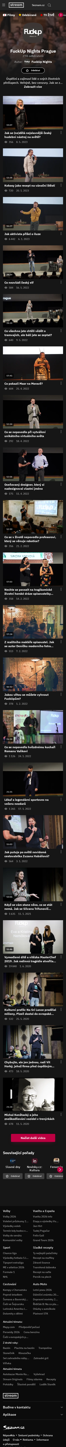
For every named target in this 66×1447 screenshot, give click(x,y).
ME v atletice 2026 (13, 1267)
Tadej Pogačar (41, 1230)
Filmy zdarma (34, 1379)
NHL (5, 1276)
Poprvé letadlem (12, 1294)
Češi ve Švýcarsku (13, 1304)
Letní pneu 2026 (42, 1290)
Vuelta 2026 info (42, 1216)
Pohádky (8, 1384)
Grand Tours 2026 (43, 1240)
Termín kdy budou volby (16, 1230)
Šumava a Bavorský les (16, 1299)
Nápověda (9, 1435)
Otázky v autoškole (44, 1308)
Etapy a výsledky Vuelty (46, 1221)
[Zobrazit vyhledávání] (49, 5)
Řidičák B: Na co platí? (46, 1304)
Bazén (6, 1348)
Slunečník (8, 1353)
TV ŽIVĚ (48, 15)
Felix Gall (38, 1235)
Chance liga (10, 1253)
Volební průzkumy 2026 (16, 1221)
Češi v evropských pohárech (19, 1337)
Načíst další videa (33, 1138)
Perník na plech (42, 1276)
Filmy (11, 15)
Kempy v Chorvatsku (15, 1290)
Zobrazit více (33, 86)
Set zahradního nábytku (17, 1358)
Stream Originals (13, 1379)
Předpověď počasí (29, 1327)
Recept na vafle (42, 1272)
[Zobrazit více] (33, 1407)
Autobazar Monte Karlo (16, 1374)
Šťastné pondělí (26, 1384)
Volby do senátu (12, 1235)
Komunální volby (12, 1240)
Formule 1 (9, 1272)
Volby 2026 (9, 1216)
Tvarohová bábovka (44, 1267)
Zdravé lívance (41, 1262)
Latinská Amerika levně (16, 1308)
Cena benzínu (32, 1332)
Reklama (28, 1439)
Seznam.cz (38, 5)
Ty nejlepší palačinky (45, 1253)
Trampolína (45, 1348)
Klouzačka (25, 1353)
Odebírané (29, 15)
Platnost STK (40, 1313)
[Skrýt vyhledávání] (29, 5)
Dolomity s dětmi (13, 1313)
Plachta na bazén (24, 1348)
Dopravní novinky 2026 (46, 1299)
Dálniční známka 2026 (46, 1294)
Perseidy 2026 (11, 1332)
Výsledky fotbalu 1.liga (16, 1258)
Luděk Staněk (48, 1384)
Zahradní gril (41, 1358)
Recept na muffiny (43, 1258)
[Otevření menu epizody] (59, 133)
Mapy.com (9, 1327)
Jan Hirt (37, 1226)
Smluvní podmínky (29, 1435)
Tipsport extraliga (13, 1262)
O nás (16, 1439)
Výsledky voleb (12, 1226)
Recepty (51, 1379)
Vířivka (7, 1363)
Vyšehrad (39, 1374)
